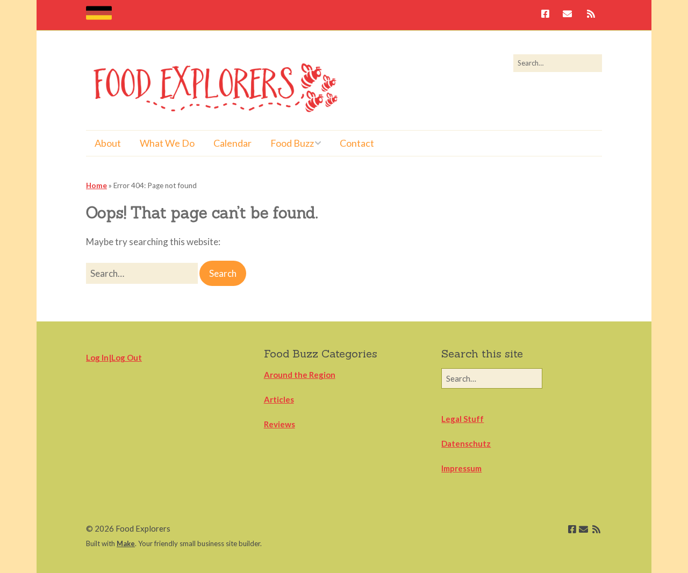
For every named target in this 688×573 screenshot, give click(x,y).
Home (96, 185)
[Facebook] (548, 15)
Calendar (232, 143)
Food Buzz (292, 143)
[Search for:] (557, 63)
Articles (279, 399)
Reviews (279, 424)
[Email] (567, 15)
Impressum (461, 468)
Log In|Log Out (114, 357)
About (108, 143)
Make (126, 543)
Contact (357, 143)
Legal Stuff (462, 419)
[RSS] (591, 15)
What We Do (167, 143)
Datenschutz (466, 443)
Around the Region (299, 374)
